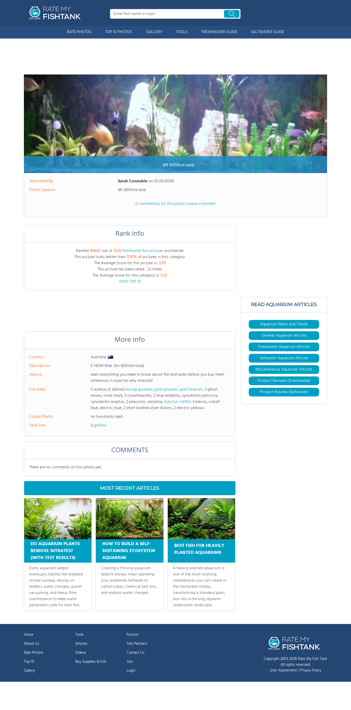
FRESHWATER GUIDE (219, 32)
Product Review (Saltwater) (284, 392)
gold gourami (166, 389)
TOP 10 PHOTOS (118, 32)
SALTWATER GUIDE (267, 32)
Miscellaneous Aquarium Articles (283, 369)
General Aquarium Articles (284, 335)
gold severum (191, 389)
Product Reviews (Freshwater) (284, 380)
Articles (81, 644)
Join (130, 662)
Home (28, 635)
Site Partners (137, 644)
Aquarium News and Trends (284, 324)
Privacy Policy (310, 670)
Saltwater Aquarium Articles (284, 358)
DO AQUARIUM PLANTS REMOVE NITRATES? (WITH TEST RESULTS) (55, 551)
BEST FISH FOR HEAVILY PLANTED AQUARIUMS (199, 549)
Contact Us (135, 653)
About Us (31, 644)
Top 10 (29, 662)
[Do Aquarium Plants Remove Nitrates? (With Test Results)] (57, 518)
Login (131, 671)
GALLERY (154, 32)
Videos (80, 653)
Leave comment (202, 204)
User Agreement (283, 670)
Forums (132, 635)
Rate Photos (33, 653)
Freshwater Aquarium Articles (284, 347)
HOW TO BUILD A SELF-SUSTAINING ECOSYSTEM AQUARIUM (128, 551)
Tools (79, 635)
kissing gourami (138, 389)
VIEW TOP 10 (130, 281)
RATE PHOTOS (79, 32)
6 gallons (98, 425)
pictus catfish (179, 402)
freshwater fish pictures (143, 251)
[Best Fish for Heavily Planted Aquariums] (201, 518)
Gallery (29, 671)
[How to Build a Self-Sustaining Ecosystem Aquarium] (129, 518)
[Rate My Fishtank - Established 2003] (56, 13)
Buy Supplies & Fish (90, 662)
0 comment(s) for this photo (160, 204)
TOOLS (182, 32)
